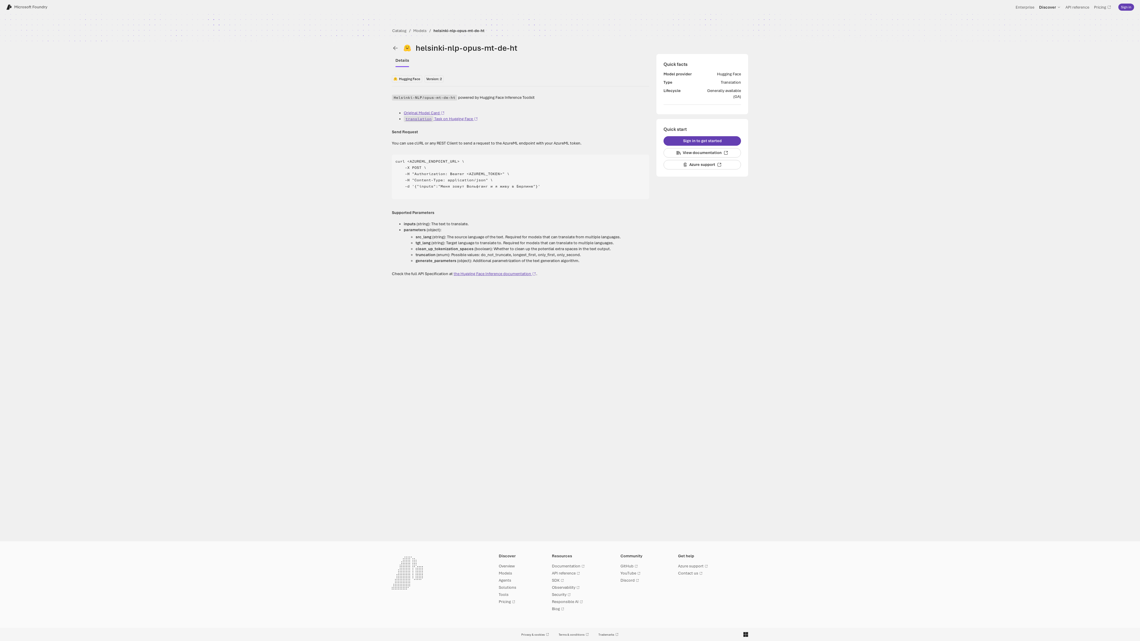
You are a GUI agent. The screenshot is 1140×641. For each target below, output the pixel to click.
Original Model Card (422, 112)
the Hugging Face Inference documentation (492, 273)
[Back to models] (395, 48)
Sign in (1126, 7)
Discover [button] (1047, 7)
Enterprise (1025, 7)
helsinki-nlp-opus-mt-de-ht (458, 30)
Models (420, 30)
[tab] (402, 60)
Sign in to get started (702, 140)
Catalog (399, 30)
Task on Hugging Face (439, 118)
